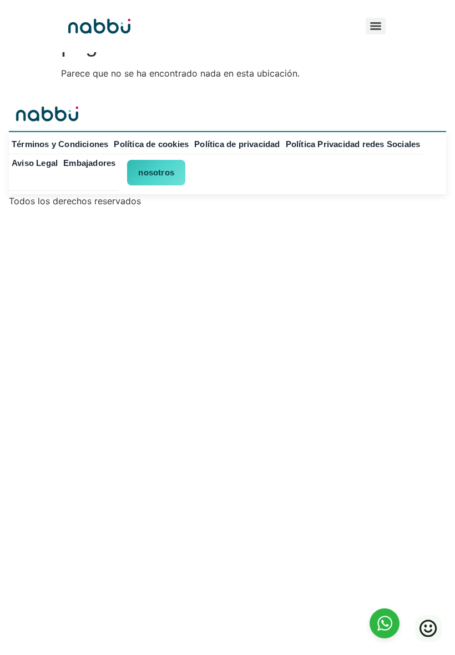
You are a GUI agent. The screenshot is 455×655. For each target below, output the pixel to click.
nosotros (156, 172)
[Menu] (376, 26)
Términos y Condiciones (60, 144)
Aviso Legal (35, 163)
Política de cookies (151, 144)
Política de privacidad (237, 144)
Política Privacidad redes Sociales (353, 144)
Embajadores (89, 163)
